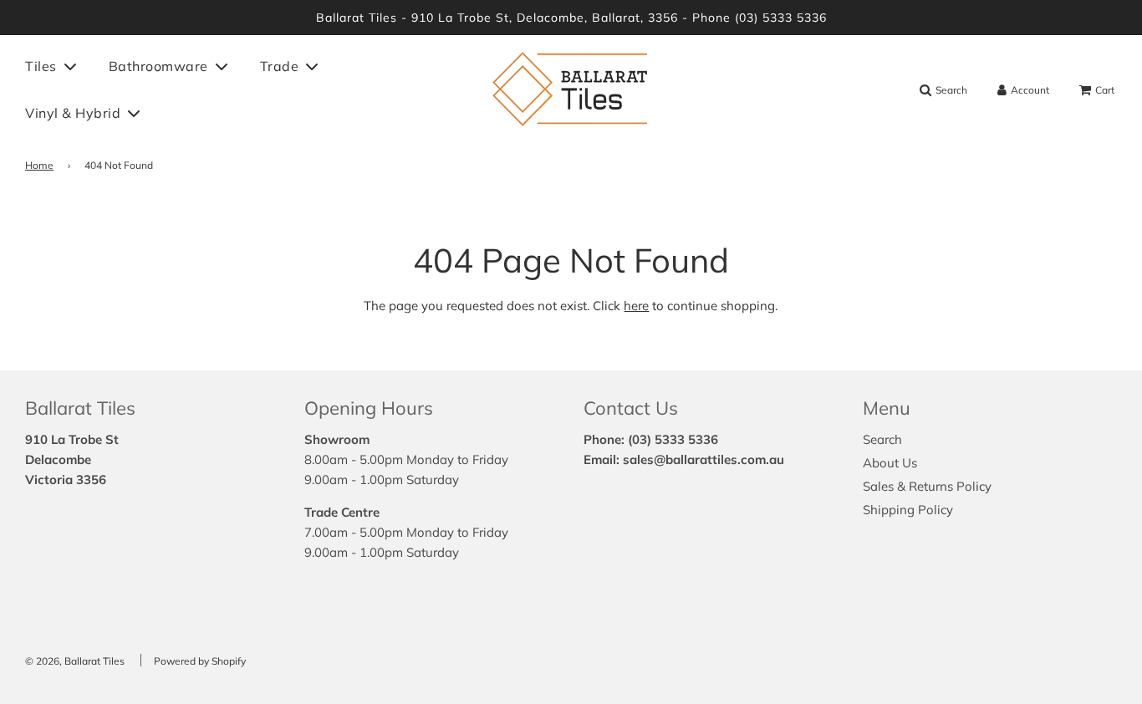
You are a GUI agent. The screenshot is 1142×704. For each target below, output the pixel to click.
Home (39, 165)
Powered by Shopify (200, 661)
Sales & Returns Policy (927, 486)
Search (882, 439)
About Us (890, 463)
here (636, 306)
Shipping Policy (908, 510)
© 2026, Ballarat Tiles (75, 661)
